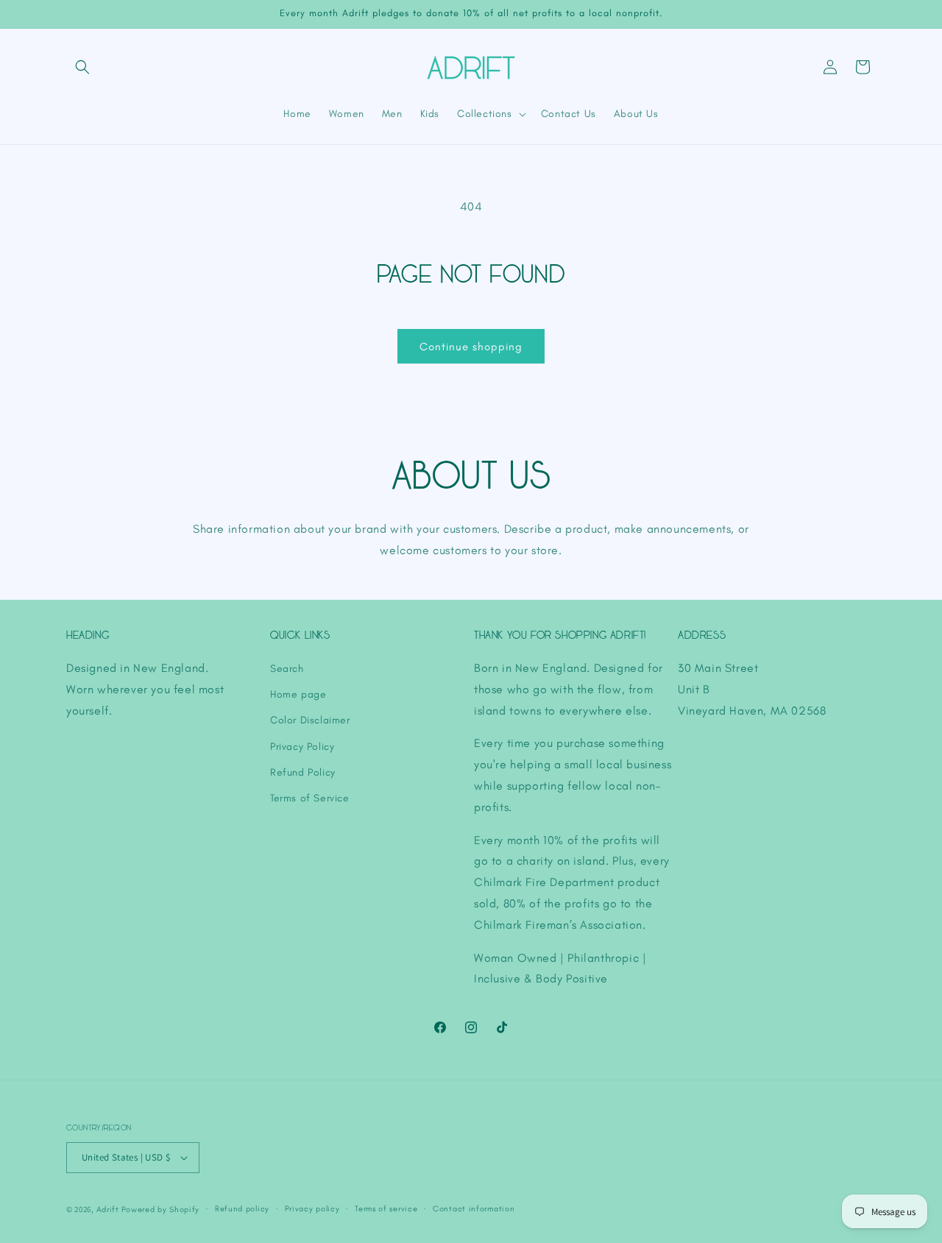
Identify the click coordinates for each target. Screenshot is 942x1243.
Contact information (473, 1209)
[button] (82, 67)
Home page (298, 694)
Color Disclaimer (310, 720)
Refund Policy (303, 772)
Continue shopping (471, 346)
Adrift (107, 1209)
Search (287, 668)
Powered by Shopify (160, 1209)
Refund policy (242, 1209)
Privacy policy (312, 1209)
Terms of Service (310, 798)
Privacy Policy (302, 746)
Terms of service (386, 1209)
